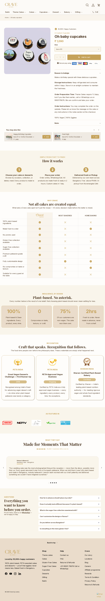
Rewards (88, 574)
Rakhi (7, 12)
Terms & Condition (92, 577)
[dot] (48, 482)
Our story (88, 555)
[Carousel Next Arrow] (101, 467)
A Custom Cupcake (62, 33)
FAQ (61, 559)
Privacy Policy (90, 581)
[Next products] (98, 129)
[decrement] (57, 57)
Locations (88, 559)
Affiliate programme (92, 570)
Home (7, 17)
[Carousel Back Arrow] (3, 467)
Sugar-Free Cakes (49, 566)
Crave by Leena (14, 592)
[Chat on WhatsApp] (100, 596)
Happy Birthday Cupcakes (22, 134)
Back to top (51, 543)
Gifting (44, 577)
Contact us (64, 555)
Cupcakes (46, 570)
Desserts (45, 574)
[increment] (63, 57)
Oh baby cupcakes (16, 17)
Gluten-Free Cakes (49, 562)
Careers (88, 566)
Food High (65, 134)
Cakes (44, 559)
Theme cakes (47, 555)
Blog (86, 562)
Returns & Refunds (67, 562)
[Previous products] (94, 129)
